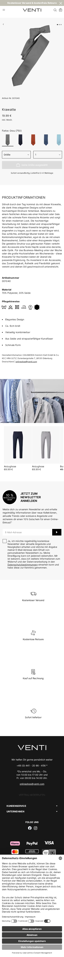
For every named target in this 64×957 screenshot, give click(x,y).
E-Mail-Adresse (13, 532)
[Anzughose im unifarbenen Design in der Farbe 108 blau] (18, 445)
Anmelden (56, 532)
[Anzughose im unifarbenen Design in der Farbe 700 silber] (46, 445)
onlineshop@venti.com (26, 361)
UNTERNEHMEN (15, 811)
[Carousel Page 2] (59, 24)
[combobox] (16, 154)
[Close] (60, 4)
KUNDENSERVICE (16, 805)
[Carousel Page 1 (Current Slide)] (57, 24)
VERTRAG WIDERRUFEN (32, 794)
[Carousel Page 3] (61, 24)
